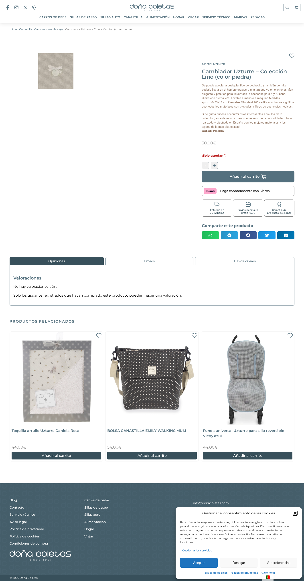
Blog (13, 500)
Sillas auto (110, 17)
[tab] (57, 261)
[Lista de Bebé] (34, 8)
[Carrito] (296, 7)
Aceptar (199, 563)
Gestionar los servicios (197, 550)
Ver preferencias (278, 563)
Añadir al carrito (56, 455)
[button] (295, 513)
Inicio (13, 29)
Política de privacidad (244, 572)
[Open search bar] (288, 7)
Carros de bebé (53, 17)
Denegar (239, 563)
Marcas (240, 17)
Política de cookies (215, 572)
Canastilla (133, 17)
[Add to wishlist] (291, 56)
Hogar (178, 17)
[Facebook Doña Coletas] (8, 8)
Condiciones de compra (29, 543)
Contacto (17, 507)
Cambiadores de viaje (48, 29)
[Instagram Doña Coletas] (16, 8)
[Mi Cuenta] (25, 8)
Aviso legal (268, 572)
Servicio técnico (216, 17)
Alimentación (158, 17)
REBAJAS (258, 17)
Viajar (193, 17)
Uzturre (219, 64)
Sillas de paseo (83, 17)
